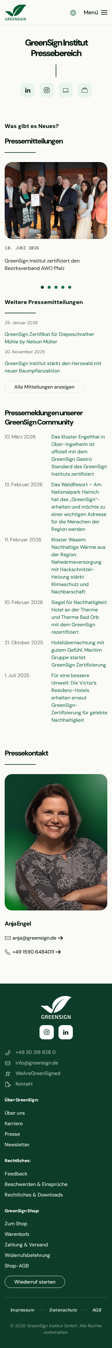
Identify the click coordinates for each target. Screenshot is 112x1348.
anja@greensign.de (34, 938)
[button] (73, 12)
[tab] (42, 287)
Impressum (23, 1310)
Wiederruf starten (34, 1282)
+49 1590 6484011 (33, 952)
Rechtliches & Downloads (34, 1195)
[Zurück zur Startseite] (15, 12)
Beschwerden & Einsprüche (36, 1184)
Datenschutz (63, 1310)
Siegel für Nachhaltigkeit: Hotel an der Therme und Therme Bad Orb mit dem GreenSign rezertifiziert (79, 617)
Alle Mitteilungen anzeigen (44, 387)
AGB (97, 1310)
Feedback (16, 1173)
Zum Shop (16, 1223)
